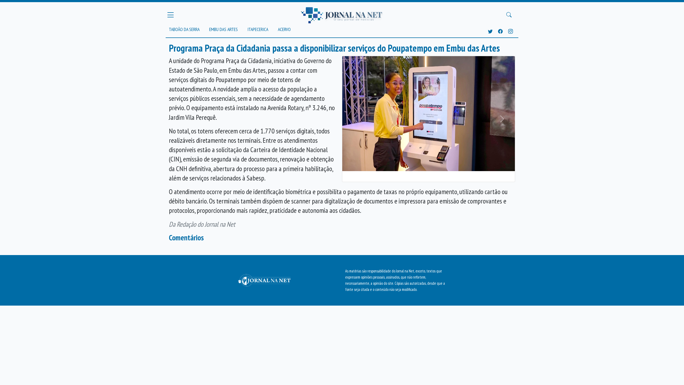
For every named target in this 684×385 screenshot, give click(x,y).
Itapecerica (257, 29)
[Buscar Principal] (509, 15)
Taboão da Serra (184, 29)
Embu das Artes (223, 29)
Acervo (284, 29)
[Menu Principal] (170, 15)
